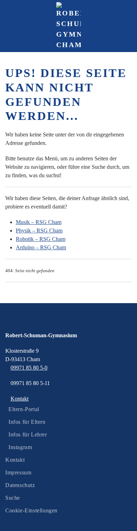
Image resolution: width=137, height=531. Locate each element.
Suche (12, 498)
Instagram (20, 447)
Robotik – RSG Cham (40, 239)
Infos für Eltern (27, 422)
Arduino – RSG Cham (41, 247)
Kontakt (15, 460)
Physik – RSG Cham (39, 230)
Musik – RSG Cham (38, 222)
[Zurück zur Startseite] (68, 26)
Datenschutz (20, 485)
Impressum (18, 472)
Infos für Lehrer (27, 434)
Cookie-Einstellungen (31, 510)
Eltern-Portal (23, 409)
